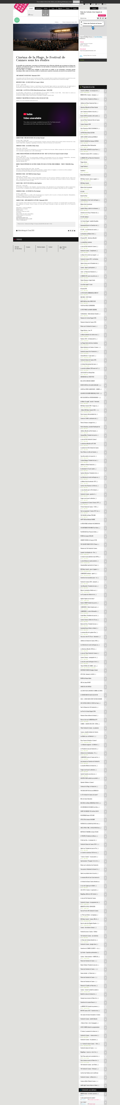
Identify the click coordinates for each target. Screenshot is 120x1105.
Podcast (67, 8)
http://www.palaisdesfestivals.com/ (88, 50)
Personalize (76, 1)
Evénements (38, 8)
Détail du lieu (83, 18)
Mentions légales (41, 247)
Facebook (86, 4)
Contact (75, 8)
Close (82, 1)
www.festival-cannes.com (22, 217)
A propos (28, 247)
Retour (30, 14)
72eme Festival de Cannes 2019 (69, 22)
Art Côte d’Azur (18, 249)
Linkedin (105, 4)
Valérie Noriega (22, 230)
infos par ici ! (24, 220)
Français (94, 8)
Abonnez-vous (64, 248)
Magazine (60, 8)
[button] (93, 28)
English (102, 8)
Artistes (45, 8)
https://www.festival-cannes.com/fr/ (24, 218)
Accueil (31, 8)
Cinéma (56, 22)
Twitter (93, 4)
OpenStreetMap (98, 37)
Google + (98, 4)
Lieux (53, 8)
